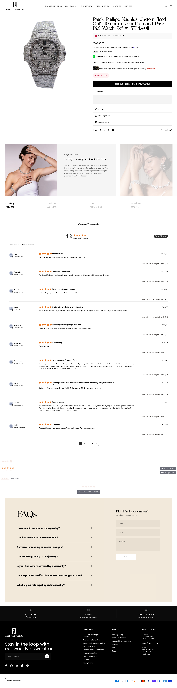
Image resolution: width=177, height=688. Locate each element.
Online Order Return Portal (93, 650)
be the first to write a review (88, 492)
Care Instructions (95, 205)
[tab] (5, 478)
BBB (113, 648)
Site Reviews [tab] (14, 245)
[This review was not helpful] (165, 264)
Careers (86, 660)
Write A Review (160, 236)
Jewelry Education (90, 653)
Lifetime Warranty (52, 205)
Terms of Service (119, 638)
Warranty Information (91, 640)
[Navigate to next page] (99, 445)
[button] (168, 472)
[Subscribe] (47, 656)
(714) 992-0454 (31, 617)
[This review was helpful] (162, 264)
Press (114, 651)
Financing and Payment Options (92, 636)
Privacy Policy (117, 635)
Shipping (95, 51)
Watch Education (89, 656)
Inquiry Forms (88, 663)
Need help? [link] (168, 130)
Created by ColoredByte (13, 680)
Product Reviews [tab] (28, 245)
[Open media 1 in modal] (44, 54)
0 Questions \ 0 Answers (9, 471)
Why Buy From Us (9, 205)
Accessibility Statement (121, 641)
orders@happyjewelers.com (88, 617)
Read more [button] (71, 368)
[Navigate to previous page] (78, 445)
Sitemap (115, 644)
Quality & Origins (136, 205)
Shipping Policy (89, 647)
